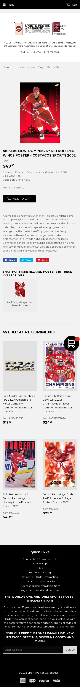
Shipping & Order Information (40, 576)
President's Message (40, 572)
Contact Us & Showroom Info (40, 559)
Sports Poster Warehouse (43, 672)
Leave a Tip (40, 563)
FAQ (40, 567)
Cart (74, 4)
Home (6, 66)
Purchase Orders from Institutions (40, 585)
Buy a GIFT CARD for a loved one (40, 590)
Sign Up (70, 649)
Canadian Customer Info (40, 581)
